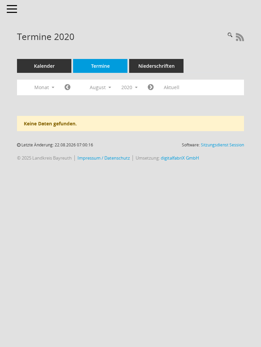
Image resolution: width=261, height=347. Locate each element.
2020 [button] (127, 87)
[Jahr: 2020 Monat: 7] (67, 87)
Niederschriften (156, 66)
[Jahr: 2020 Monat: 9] (151, 87)
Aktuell (171, 87)
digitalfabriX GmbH (180, 158)
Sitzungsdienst (222, 145)
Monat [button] (42, 87)
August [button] (98, 87)
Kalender (44, 66)
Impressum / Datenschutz (103, 158)
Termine (100, 66)
